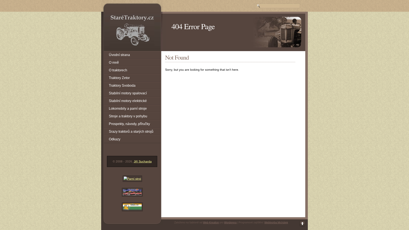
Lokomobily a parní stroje (128, 108)
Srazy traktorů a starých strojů (131, 131)
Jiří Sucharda (143, 161)
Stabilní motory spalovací (128, 93)
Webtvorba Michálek (276, 222)
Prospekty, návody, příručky (129, 124)
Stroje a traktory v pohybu (128, 116)
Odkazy (114, 139)
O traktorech (118, 70)
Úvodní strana (119, 55)
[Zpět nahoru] (302, 223)
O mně (114, 62)
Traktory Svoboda (122, 85)
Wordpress (230, 222)
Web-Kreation (211, 222)
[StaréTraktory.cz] (132, 30)
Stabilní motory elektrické (128, 101)
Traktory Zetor (119, 78)
